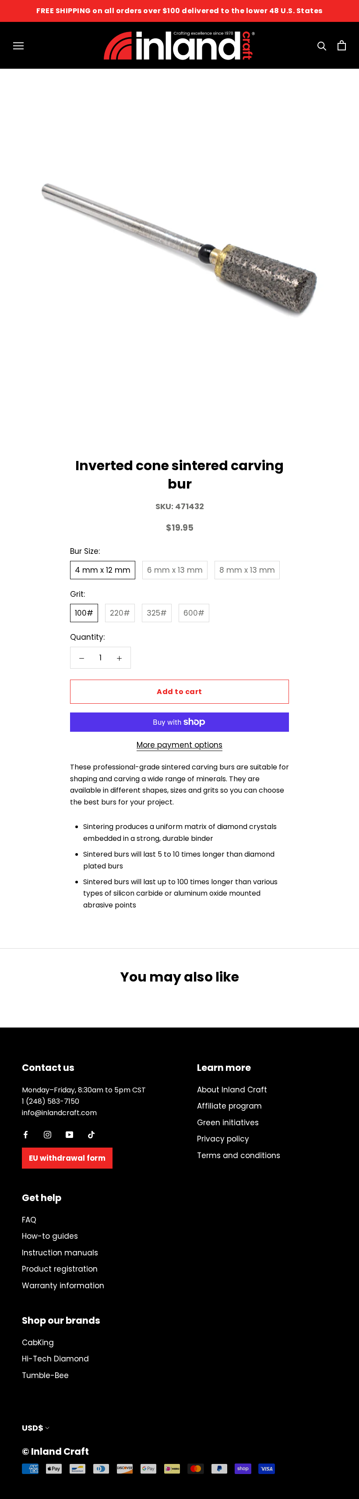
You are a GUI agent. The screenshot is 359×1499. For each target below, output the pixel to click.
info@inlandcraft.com (59, 1113)
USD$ (32, 1427)
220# (120, 613)
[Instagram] (47, 1134)
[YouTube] (69, 1134)
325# (157, 613)
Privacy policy (223, 1139)
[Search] (322, 45)
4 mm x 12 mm (102, 570)
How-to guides (50, 1236)
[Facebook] (25, 1134)
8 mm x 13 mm (247, 570)
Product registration (60, 1269)
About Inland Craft (232, 1089)
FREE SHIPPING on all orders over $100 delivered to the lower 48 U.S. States (179, 11)
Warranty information (63, 1285)
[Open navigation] (18, 46)
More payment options (179, 745)
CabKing (38, 1342)
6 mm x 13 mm (175, 570)
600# (193, 613)
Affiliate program (229, 1106)
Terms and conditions (238, 1155)
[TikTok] (91, 1134)
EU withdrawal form (67, 1158)
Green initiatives (228, 1122)
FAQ (29, 1220)
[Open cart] (342, 45)
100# (84, 613)
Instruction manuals (60, 1252)
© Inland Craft (55, 1451)
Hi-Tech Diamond (55, 1359)
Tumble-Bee (45, 1375)
